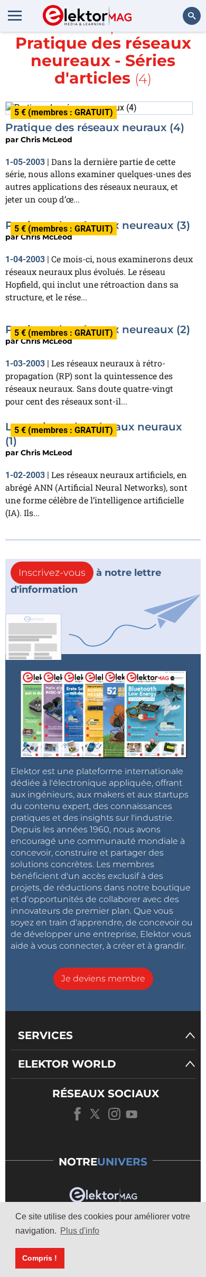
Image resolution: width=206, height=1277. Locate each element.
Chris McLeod (46, 139)
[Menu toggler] (15, 15)
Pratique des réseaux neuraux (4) (94, 127)
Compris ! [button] (39, 1258)
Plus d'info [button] (79, 1230)
